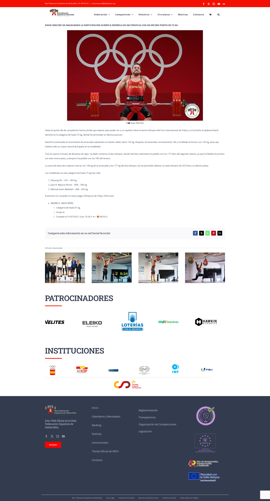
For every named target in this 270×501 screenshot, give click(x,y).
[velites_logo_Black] (54, 321)
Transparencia (147, 417)
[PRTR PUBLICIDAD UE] (205, 470)
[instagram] (57, 436)
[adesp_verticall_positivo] (82, 366)
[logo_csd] (129, 380)
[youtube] (63, 436)
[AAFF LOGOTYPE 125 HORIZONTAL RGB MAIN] (168, 320)
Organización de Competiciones (157, 424)
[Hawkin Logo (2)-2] (206, 318)
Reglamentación (148, 410)
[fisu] (206, 368)
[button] (219, 14)
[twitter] (52, 436)
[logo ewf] (144, 366)
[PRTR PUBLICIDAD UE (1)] (205, 459)
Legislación (145, 431)
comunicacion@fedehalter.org (103, 3)
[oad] (113, 368)
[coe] (52, 366)
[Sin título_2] (205, 406)
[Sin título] (205, 427)
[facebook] (46, 436)
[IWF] (175, 364)
